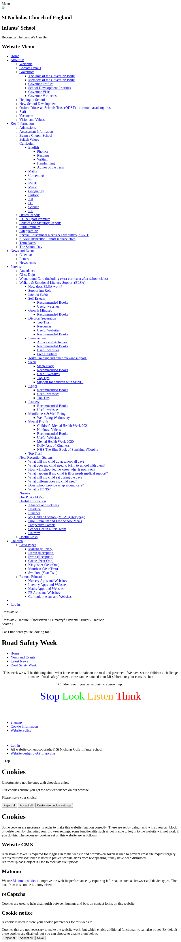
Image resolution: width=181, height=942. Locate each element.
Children (17, 541)
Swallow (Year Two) (42, 573)
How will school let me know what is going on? (61, 469)
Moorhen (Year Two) (43, 569)
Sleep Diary (45, 366)
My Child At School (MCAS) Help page (56, 517)
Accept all (26, 805)
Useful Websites (48, 330)
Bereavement (37, 338)
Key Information (22, 123)
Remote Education (32, 577)
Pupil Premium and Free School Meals (55, 521)
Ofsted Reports (29, 215)
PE (30, 179)
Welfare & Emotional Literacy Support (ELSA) (52, 282)
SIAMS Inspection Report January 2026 (47, 239)
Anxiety (34, 402)
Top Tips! (35, 453)
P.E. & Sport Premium (34, 219)
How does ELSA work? (45, 286)
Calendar (25, 255)
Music (32, 187)
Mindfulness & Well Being (47, 414)
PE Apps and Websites (44, 592)
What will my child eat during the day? (55, 477)
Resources (44, 326)
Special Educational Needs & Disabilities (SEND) (54, 235)
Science (33, 207)
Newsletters (27, 263)
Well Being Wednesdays (54, 418)
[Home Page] (3, 8)
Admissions (27, 127)
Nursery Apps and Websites (47, 581)
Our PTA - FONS (31, 497)
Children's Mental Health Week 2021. (63, 425)
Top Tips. (43, 322)
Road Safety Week (24, 665)
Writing (42, 159)
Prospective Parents (41, 525)
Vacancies (26, 115)
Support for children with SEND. (60, 382)
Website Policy (21, 730)
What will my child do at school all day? (56, 461)
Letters (24, 259)
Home (15, 56)
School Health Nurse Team (47, 529)
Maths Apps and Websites (46, 588)
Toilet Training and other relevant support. (57, 358)
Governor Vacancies (42, 96)
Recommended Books (52, 302)
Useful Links (28, 537)
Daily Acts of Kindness (53, 445)
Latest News (19, 661)
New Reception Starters (36, 457)
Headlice (34, 509)
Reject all (9, 805)
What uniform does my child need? (52, 481)
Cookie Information (24, 726)
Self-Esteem (36, 298)
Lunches (34, 513)
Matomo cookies (24, 881)
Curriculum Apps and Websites (50, 596)
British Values (29, 139)
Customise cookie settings (54, 805)
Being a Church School (35, 135)
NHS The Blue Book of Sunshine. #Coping (67, 449)
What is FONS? (39, 489)
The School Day (30, 247)
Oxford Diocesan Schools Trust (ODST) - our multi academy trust (65, 108)
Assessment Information (36, 131)
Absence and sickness (43, 505)
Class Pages (27, 545)
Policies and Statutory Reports (40, 223)
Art (30, 199)
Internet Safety (38, 294)
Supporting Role (39, 290)
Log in (15, 604)
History (33, 195)
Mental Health (38, 422)
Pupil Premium (29, 227)
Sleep (32, 362)
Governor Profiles (40, 84)
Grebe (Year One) (40, 561)
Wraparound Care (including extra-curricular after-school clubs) (63, 278)
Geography (36, 191)
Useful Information (32, 501)
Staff (22, 111)
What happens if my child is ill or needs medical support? (68, 473)
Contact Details (30, 68)
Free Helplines (47, 354)
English (33, 147)
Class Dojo (27, 274)
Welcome (25, 64)
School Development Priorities (49, 88)
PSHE (32, 183)
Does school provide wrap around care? (56, 485)
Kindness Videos (49, 429)
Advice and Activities (52, 342)
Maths (32, 171)
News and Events (23, 251)
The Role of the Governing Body (51, 76)
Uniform (34, 533)
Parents (16, 267)
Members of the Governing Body (51, 80)
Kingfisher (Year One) (43, 565)
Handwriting (46, 163)
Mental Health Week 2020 (55, 441)
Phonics (42, 151)
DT (30, 203)
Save (40, 938)
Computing (36, 175)
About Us (17, 60)
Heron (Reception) (41, 553)
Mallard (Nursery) (40, 549)
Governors (26, 72)
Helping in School (32, 100)
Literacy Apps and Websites (47, 584)
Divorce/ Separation (42, 318)
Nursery (25, 493)
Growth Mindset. (40, 310)
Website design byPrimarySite (33, 753)
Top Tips (43, 378)
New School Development (38, 104)
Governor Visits (39, 92)
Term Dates (27, 243)
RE (30, 211)
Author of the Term (50, 167)
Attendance (27, 270)
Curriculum (27, 143)
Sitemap (16, 722)
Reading (43, 155)
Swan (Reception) (40, 557)
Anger (32, 386)
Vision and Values (32, 119)
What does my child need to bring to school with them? (66, 465)
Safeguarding (28, 231)
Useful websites (48, 306)
